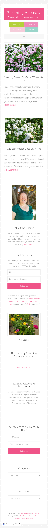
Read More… (28, 244)
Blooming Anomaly (24, 12)
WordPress (25, 518)
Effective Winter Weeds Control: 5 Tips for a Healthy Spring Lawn (24, 301)
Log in (32, 518)
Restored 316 (36, 513)
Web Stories (24, 340)
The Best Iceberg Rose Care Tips (24, 148)
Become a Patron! (24, 367)
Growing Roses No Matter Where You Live (24, 79)
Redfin (29, 304)
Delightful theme (25, 513)
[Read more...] (10, 105)
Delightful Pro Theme (26, 516)
